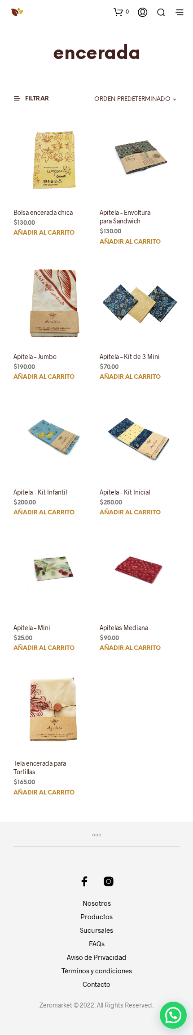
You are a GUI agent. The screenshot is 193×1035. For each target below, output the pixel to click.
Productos (96, 916)
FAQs (97, 944)
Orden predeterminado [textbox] (132, 99)
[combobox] (130, 99)
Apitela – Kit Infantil (40, 492)
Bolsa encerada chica (43, 212)
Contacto (96, 984)
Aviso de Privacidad (96, 957)
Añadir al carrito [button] (44, 233)
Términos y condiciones (96, 971)
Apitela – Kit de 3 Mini (130, 356)
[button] (121, 11)
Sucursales (96, 930)
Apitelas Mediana (124, 627)
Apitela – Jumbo (35, 356)
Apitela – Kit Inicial (125, 492)
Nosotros (97, 903)
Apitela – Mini (31, 627)
